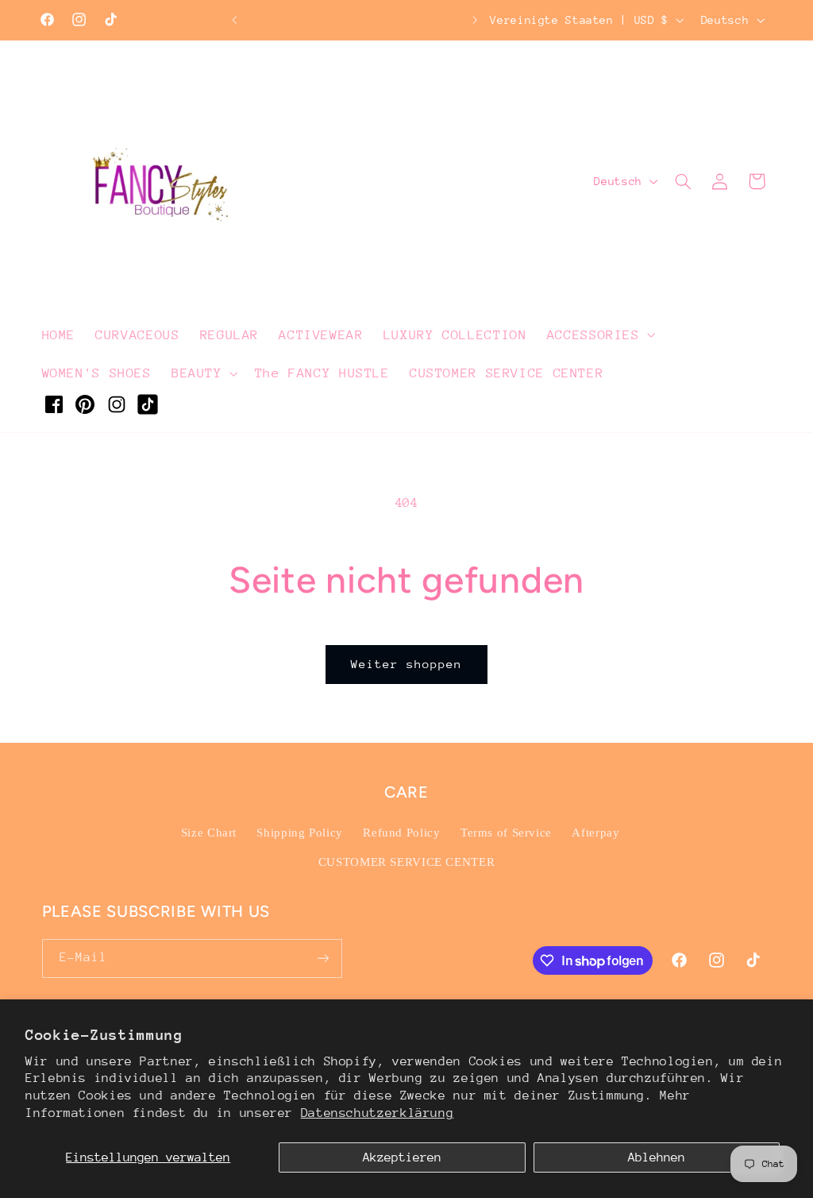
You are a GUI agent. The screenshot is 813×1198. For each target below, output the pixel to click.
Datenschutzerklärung (377, 1113)
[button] (599, 334)
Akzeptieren (402, 1157)
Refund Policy (401, 832)
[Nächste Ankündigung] (475, 20)
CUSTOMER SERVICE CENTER (406, 862)
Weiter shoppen (407, 663)
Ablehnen (656, 1157)
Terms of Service (506, 832)
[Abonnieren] (322, 958)
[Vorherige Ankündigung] (234, 20)
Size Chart (209, 832)
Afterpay (595, 832)
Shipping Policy (299, 832)
